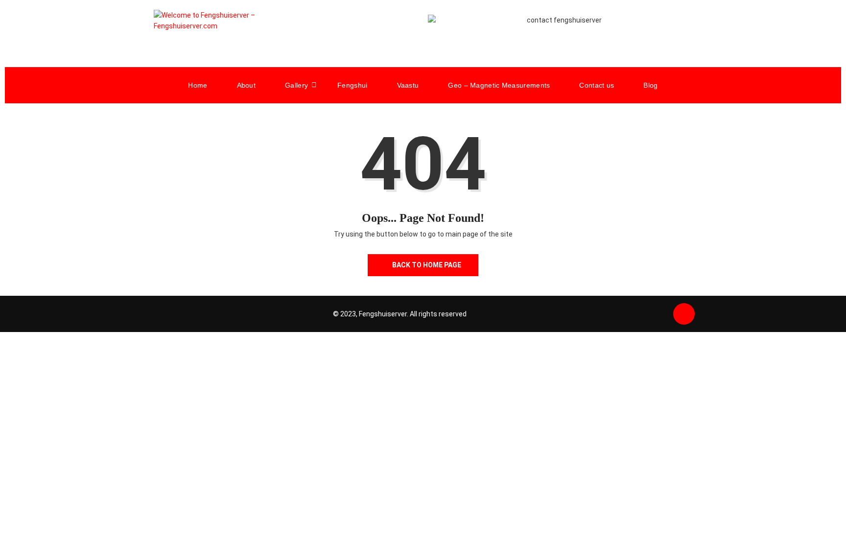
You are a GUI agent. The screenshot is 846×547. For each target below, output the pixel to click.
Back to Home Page (426, 265)
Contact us (596, 85)
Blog (650, 85)
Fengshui (352, 85)
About (246, 85)
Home (197, 85)
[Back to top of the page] (684, 314)
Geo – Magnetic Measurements (499, 85)
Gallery (296, 85)
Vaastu (408, 85)
